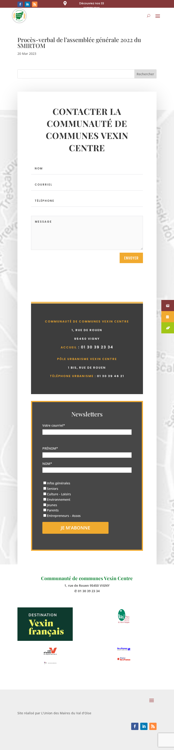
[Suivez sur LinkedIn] (27, 4)
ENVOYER (131, 258)
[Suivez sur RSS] (34, 4)
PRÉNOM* (50, 448)
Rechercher (145, 74)
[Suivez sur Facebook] (20, 4)
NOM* (47, 463)
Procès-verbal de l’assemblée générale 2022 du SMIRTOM (79, 43)
